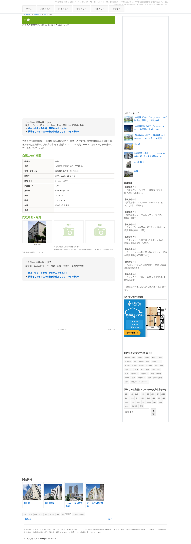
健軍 (136, 171)
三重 (153, 369)
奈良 (158, 369)
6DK (160, 402)
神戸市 (141, 361)
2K (158, 394)
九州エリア (45, 9)
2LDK (163, 394)
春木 (111, 518)
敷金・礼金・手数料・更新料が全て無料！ (48, 128)
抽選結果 (135, 406)
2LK (126, 398)
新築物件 (116, 9)
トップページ (26, 14)
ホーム (29, 9)
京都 (149, 378)
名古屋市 (128, 361)
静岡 (133, 357)
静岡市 (140, 357)
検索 (153, 412)
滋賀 (126, 382)
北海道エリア (156, 361)
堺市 (30, 514)
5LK (154, 402)
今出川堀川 (139, 162)
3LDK (142, 398)
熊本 (147, 369)
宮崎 (133, 378)
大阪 (45, 14)
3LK (148, 398)
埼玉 (142, 369)
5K (143, 402)
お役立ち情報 (157, 378)
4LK (133, 402)
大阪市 (159, 357)
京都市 (134, 365)
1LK (143, 394)
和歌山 (158, 373)
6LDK (127, 406)
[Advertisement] (68, 50)
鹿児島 (127, 378)
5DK (138, 402)
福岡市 (147, 357)
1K (132, 394)
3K (63, 514)
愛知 (152, 373)
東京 (135, 361)
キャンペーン (143, 382)
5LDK (149, 402)
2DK (57, 514)
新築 (141, 406)
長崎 (126, 373)
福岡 (147, 361)
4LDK (127, 402)
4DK (153, 398)
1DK (45, 514)
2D (148, 394)
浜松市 (141, 365)
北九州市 (149, 365)
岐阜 (156, 365)
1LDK (52, 514)
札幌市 (127, 365)
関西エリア (63, 9)
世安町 (137, 144)
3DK (132, 398)
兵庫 (136, 369)
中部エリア (81, 9)
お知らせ (134, 382)
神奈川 (127, 357)
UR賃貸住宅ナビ (32, 539)
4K (159, 398)
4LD (163, 398)
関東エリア (99, 9)
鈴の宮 (26, 518)
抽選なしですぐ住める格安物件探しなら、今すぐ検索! (53, 131)
